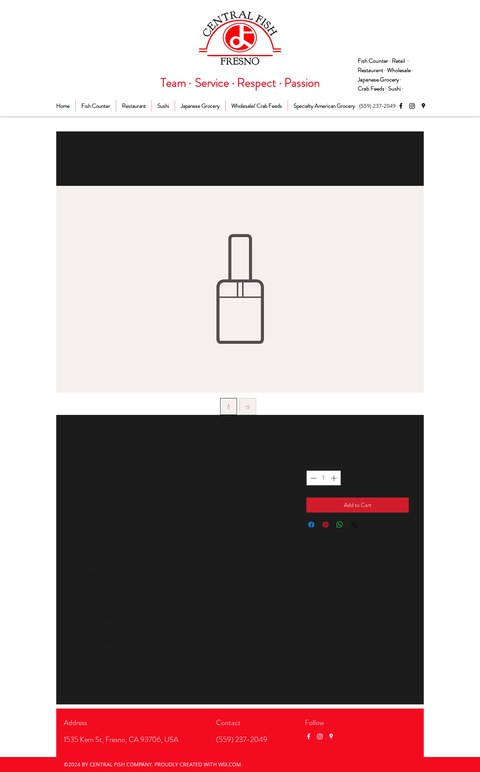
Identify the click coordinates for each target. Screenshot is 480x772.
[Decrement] (313, 478)
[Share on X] (354, 524)
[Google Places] (423, 106)
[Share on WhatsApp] (339, 524)
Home (78, 158)
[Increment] (334, 478)
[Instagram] (412, 106)
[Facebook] (401, 106)
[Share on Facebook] (311, 524)
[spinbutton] (323, 478)
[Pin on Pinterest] (325, 524)
